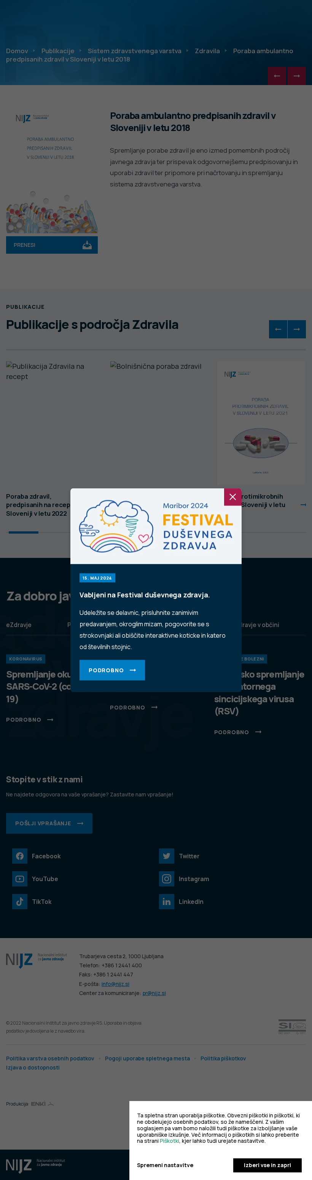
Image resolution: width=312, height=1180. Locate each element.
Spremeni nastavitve (165, 1165)
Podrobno (106, 669)
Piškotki (169, 1140)
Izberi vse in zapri (267, 1165)
